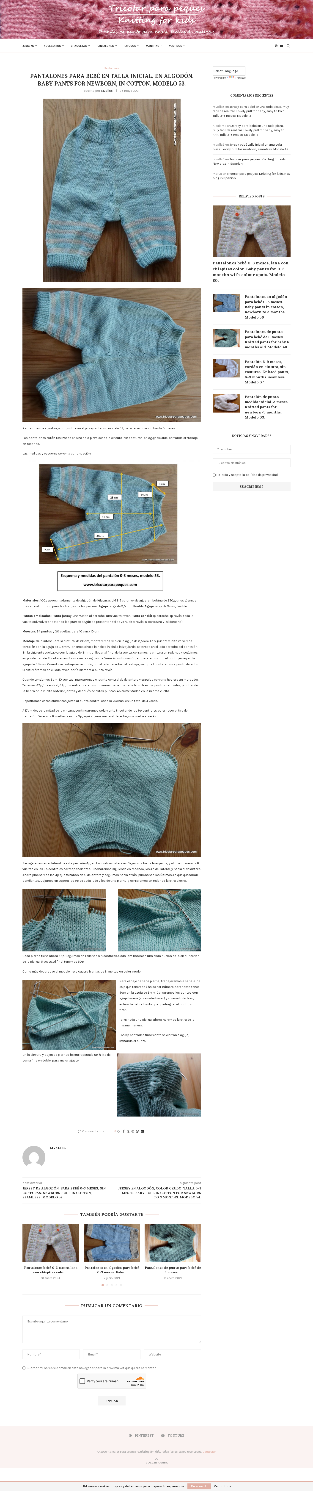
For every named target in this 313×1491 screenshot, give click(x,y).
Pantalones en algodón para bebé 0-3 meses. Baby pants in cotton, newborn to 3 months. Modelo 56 (266, 306)
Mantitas (152, 45)
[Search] (288, 46)
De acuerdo (199, 1486)
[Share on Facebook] (124, 1131)
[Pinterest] (276, 46)
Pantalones (105, 45)
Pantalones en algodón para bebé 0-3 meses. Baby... (112, 1270)
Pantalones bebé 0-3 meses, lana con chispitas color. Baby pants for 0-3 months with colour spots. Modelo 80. (251, 271)
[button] (29, 1255)
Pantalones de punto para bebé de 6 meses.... (173, 1270)
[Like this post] (118, 1131)
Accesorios (52, 45)
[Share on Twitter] (128, 1131)
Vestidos (175, 45)
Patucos (130, 45)
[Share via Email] (142, 1131)
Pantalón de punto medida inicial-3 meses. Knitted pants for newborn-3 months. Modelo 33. (266, 407)
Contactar (209, 1452)
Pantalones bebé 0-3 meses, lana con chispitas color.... (50, 1270)
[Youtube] (281, 46)
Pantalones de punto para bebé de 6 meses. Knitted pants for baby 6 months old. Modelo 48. (267, 339)
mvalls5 (107, 91)
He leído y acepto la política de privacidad (247, 475)
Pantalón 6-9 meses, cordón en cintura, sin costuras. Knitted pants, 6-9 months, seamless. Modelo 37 (267, 372)
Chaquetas (79, 45)
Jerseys (28, 45)
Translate (240, 77)
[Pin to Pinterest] (133, 1131)
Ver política (222, 1486)
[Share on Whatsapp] (137, 1131)
